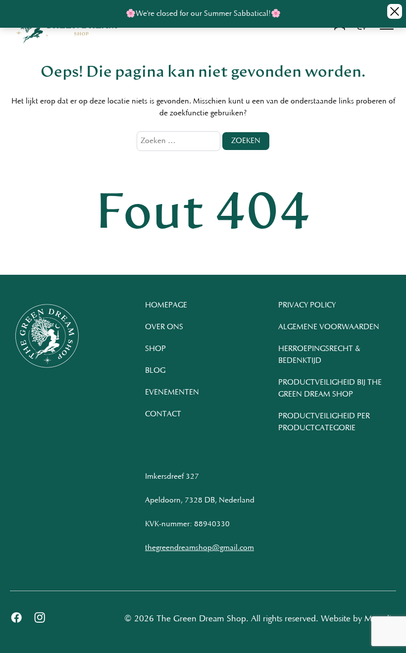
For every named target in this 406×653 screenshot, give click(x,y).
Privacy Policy (307, 305)
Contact (163, 414)
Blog (155, 371)
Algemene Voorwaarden (328, 327)
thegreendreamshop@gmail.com (199, 548)
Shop (155, 349)
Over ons (164, 327)
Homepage (166, 305)
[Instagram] (40, 619)
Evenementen (172, 393)
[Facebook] (16, 619)
